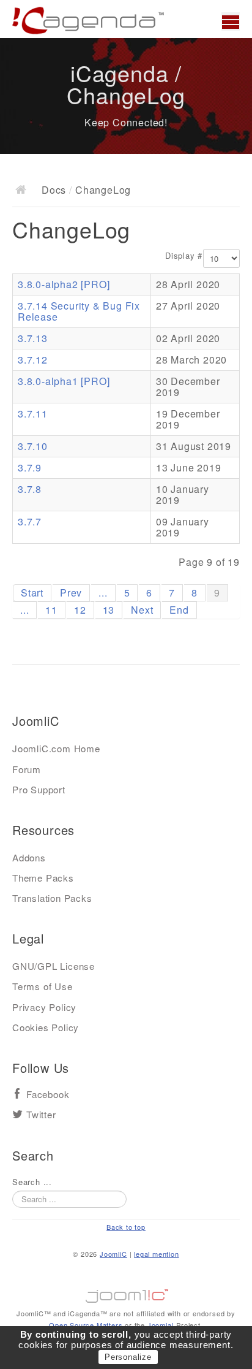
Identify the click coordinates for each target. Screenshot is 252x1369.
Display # (183, 255)
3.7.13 (33, 338)
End (178, 610)
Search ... (32, 1182)
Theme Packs (43, 877)
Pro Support (38, 789)
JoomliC (113, 1254)
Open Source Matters (85, 1325)
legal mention (156, 1254)
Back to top (126, 1227)
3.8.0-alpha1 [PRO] (63, 381)
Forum (26, 769)
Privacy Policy (44, 1007)
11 (51, 610)
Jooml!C (126, 1293)
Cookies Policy (45, 1027)
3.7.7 (30, 521)
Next (142, 610)
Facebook (47, 1094)
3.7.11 (33, 413)
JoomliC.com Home (56, 748)
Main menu (230, 21)
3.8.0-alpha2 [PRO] (63, 284)
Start (32, 592)
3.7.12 (33, 360)
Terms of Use (42, 986)
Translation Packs (52, 897)
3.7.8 (30, 489)
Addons (29, 857)
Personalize (128, 1357)
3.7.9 (30, 467)
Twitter (41, 1114)
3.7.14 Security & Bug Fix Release (79, 311)
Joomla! (160, 1325)
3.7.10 (33, 446)
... (102, 592)
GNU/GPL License (53, 965)
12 (80, 610)
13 (109, 610)
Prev (71, 592)
